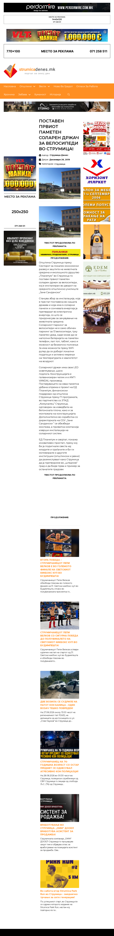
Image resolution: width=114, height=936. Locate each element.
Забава (22, 94)
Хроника (9, 94)
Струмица (59, 164)
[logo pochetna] (29, 70)
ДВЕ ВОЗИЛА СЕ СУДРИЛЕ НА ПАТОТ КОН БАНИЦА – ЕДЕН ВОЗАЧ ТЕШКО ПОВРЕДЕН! (58, 704)
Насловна (10, 86)
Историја (55, 94)
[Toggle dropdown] (34, 86)
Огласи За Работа (87, 86)
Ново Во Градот (63, 86)
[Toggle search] (69, 94)
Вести (42, 86)
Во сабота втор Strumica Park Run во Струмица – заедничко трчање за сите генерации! (59, 894)
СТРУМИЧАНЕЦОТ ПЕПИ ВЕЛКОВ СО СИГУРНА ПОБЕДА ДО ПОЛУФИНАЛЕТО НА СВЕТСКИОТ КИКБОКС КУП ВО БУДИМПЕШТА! (59, 639)
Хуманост (40, 94)
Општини (26, 86)
